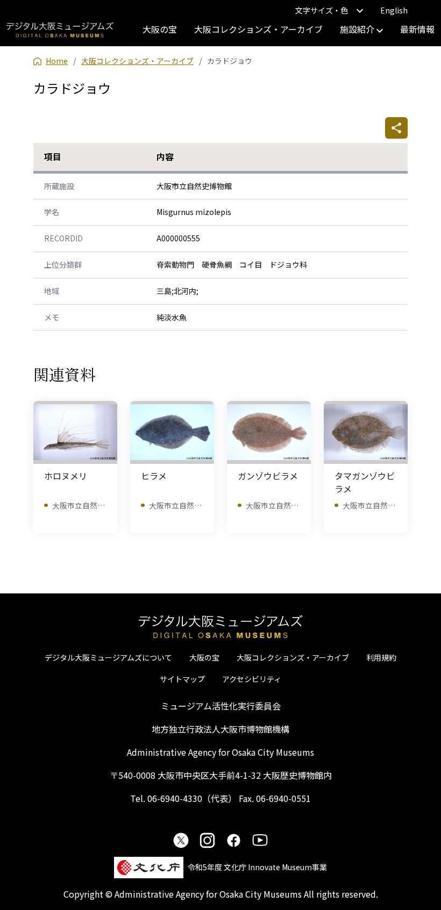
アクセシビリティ (251, 678)
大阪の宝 (160, 29)
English (394, 10)
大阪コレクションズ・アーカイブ (258, 29)
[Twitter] (181, 840)
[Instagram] (207, 840)
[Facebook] (233, 840)
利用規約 (381, 657)
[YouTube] (260, 840)
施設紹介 (358, 29)
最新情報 (417, 29)
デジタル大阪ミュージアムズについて (108, 657)
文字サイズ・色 (321, 10)
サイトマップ (182, 678)
